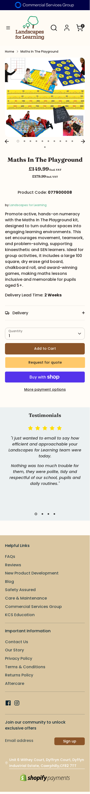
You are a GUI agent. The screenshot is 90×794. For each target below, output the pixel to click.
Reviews (13, 565)
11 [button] (45, 147)
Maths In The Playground (39, 51)
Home (9, 51)
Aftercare (14, 683)
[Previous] (6, 141)
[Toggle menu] (6, 27)
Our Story (14, 650)
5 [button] (42, 141)
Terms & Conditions (25, 667)
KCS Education (20, 615)
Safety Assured (20, 590)
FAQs (10, 556)
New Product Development (32, 573)
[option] (45, 97)
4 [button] (36, 141)
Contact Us (16, 642)
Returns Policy (19, 675)
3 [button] (30, 141)
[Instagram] (17, 702)
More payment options (45, 389)
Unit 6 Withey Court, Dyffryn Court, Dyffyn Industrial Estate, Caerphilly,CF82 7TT (46, 762)
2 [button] (24, 141)
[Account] (67, 26)
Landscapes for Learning (28, 205)
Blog (9, 581)
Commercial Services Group (33, 606)
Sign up (69, 741)
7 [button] (54, 141)
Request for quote (45, 362)
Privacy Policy (18, 658)
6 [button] (48, 141)
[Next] (83, 141)
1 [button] (18, 141)
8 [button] (60, 141)
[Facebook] (8, 702)
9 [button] (66, 141)
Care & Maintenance (26, 598)
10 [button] (72, 141)
